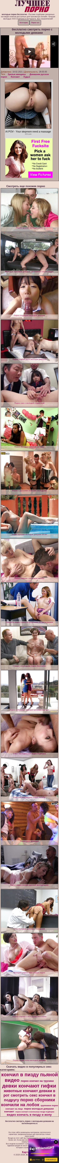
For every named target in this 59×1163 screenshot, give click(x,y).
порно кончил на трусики (37, 1080)
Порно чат (35, 22)
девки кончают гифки (29, 1086)
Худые (26, 77)
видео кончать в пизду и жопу (29, 1114)
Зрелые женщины (17, 74)
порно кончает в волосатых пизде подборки (34, 1112)
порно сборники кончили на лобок (28, 1102)
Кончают (15, 77)
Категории (24, 22)
